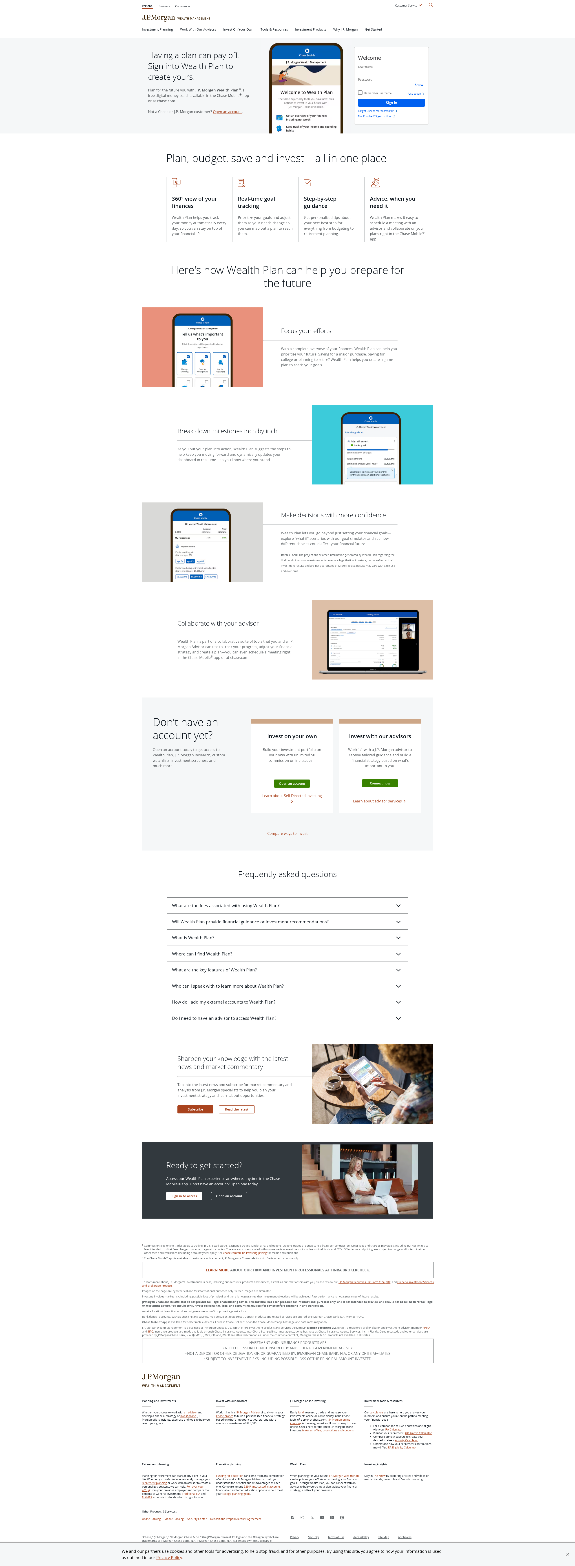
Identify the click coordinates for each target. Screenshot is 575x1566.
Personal (147, 6)
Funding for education (229, 1475)
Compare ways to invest (287, 833)
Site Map (383, 1537)
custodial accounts (269, 1486)
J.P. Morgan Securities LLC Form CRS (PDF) (365, 1282)
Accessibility (361, 1537)
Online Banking (151, 1519)
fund (301, 1412)
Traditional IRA (191, 1493)
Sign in (391, 102)
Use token (414, 93)
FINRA (426, 1327)
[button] (568, 1554)
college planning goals (236, 1493)
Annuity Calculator (406, 1440)
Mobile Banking (174, 1519)
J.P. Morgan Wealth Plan (344, 1475)
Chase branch (224, 1416)
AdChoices (404, 1537)
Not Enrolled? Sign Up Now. (375, 116)
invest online (188, 1416)
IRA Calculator (393, 1429)
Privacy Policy (169, 1557)
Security (313, 1537)
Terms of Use (336, 1537)
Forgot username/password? (376, 111)
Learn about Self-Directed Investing (292, 795)
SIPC (150, 1331)
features (307, 1430)
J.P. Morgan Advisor (248, 1412)
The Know (379, 1475)
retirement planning (154, 1483)
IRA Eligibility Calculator (402, 1447)
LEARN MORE (217, 1270)
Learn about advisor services (377, 801)
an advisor (190, 1412)
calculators (376, 1412)
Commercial (182, 6)
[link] (292, 1517)
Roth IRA (147, 1497)
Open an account (227, 111)
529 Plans (250, 1486)
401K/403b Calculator (418, 1433)
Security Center (197, 1519)
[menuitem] (409, 6)
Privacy (294, 1537)
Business (164, 6)
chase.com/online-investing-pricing (245, 1253)
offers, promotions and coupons (334, 1430)
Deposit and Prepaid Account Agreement (235, 1519)
